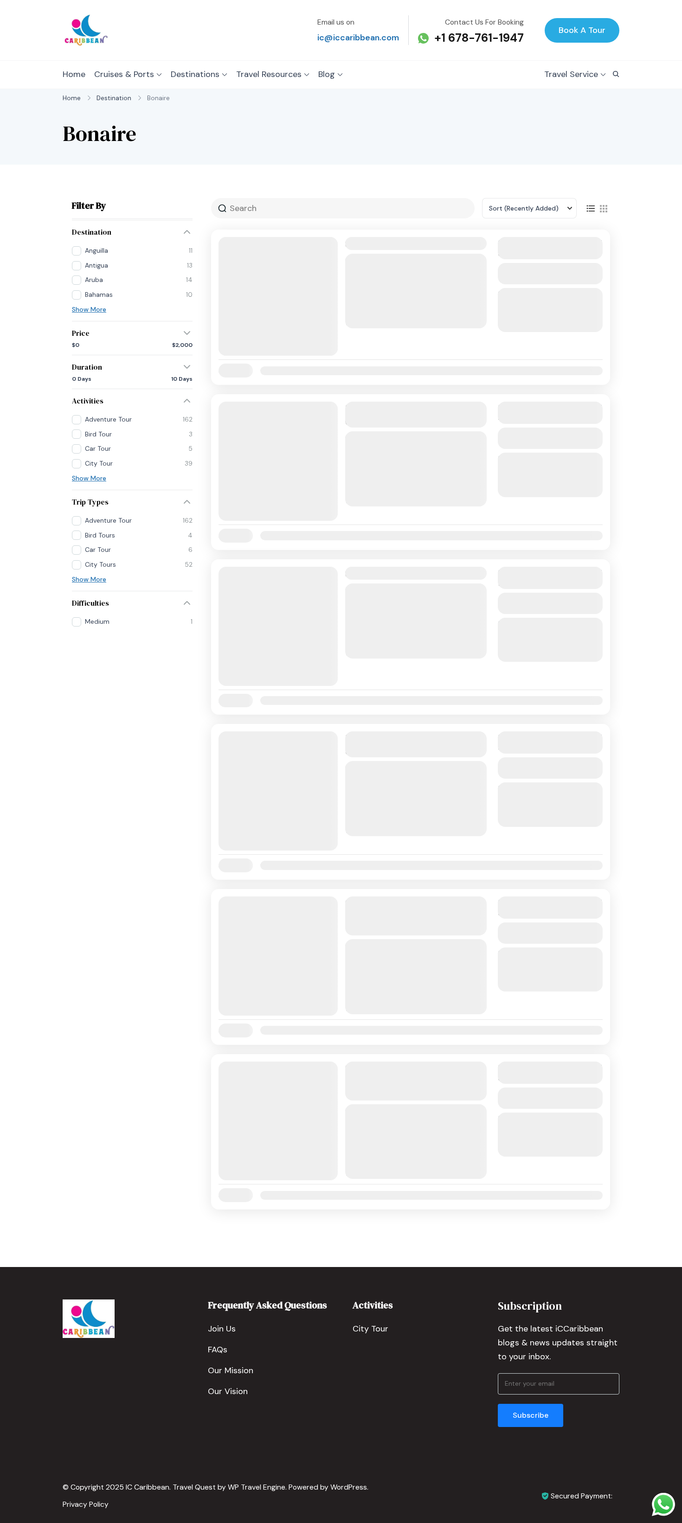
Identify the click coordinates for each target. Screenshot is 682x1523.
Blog (326, 74)
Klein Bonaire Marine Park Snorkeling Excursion (398, 744)
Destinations (195, 74)
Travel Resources (269, 74)
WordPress (348, 1487)
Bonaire (369, 308)
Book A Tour (582, 30)
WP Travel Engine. (257, 1487)
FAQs (217, 1349)
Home (74, 74)
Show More (89, 309)
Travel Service (571, 74)
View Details (550, 273)
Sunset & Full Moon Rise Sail (401, 243)
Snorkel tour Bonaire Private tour (414, 573)
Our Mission (230, 1370)
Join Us (222, 1328)
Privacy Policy (86, 1504)
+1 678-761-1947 (479, 38)
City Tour (370, 1328)
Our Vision (228, 1391)
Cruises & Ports (124, 74)
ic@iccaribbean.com (358, 37)
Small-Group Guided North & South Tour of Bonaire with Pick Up (410, 915)
